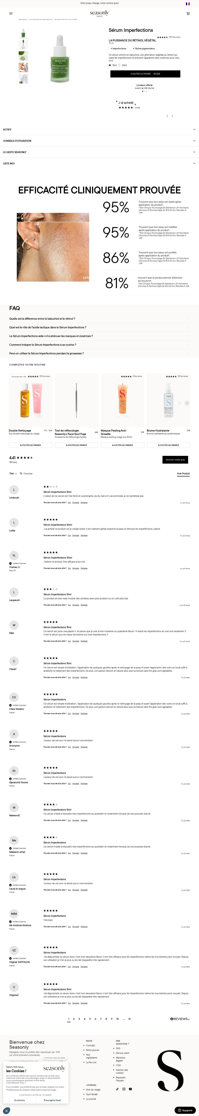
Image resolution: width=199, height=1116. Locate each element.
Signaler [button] (75, 502)
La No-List (91, 1062)
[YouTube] (130, 1089)
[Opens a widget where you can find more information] (185, 1110)
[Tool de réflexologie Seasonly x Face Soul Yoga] (76, 400)
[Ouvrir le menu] (14, 13)
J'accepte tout (52, 1100)
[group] (25, 458)
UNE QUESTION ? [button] (122, 1042)
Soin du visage (93, 1089)
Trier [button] (12, 473)
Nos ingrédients (91, 1056)
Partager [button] (84, 502)
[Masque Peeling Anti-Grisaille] (122, 400)
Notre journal (92, 1050)
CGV (118, 1065)
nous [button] (89, 1041)
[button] (168, 37)
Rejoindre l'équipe (120, 1079)
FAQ (118, 1048)
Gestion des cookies (122, 1071)
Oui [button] (69, 502)
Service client (122, 1053)
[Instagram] (124, 1089)
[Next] (187, 403)
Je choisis (19, 1100)
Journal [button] (91, 1085)
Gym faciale (92, 1094)
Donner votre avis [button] (175, 459)
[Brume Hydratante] (168, 400)
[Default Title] (76, 400)
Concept (90, 1045)
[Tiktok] (117, 1089)
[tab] (183, 474)
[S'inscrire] (59, 1061)
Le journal (91, 1098)
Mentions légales (120, 1059)
